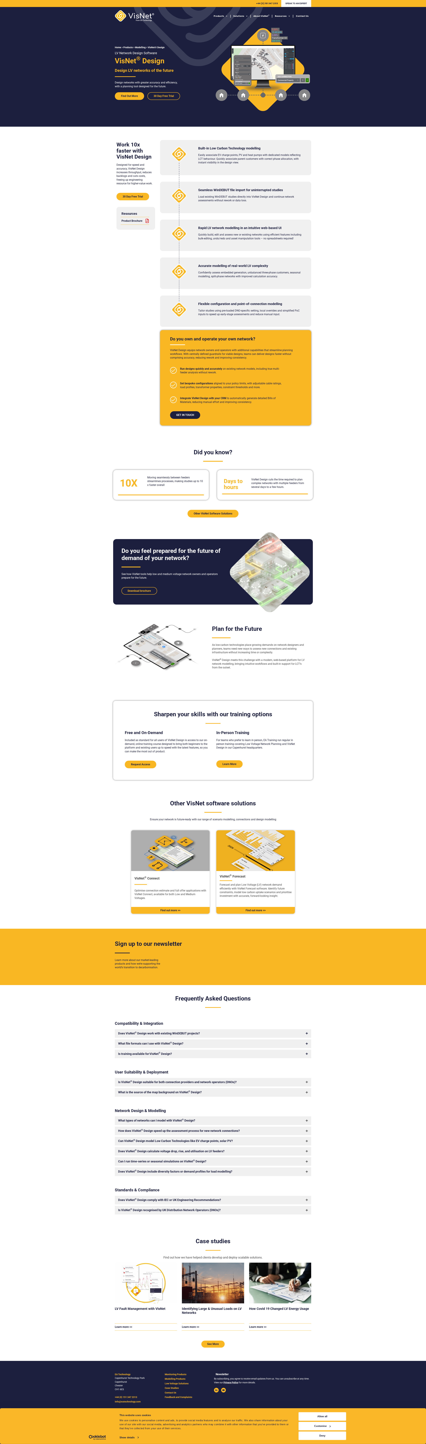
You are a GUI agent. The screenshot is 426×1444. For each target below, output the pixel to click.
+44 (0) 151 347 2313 (267, 3)
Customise (320, 1426)
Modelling (140, 47)
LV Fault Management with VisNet (140, 1309)
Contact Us (302, 16)
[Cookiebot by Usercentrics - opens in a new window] (97, 1437)
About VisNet (261, 15)
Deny (322, 1435)
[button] (296, 3)
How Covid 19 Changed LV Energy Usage (279, 1309)
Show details (127, 1437)
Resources (281, 16)
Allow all (322, 1416)
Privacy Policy (230, 1382)
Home (118, 47)
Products (219, 16)
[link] (216, 1390)
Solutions (238, 16)
